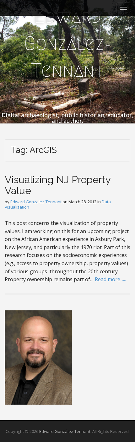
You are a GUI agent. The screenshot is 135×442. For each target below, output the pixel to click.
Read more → (111, 279)
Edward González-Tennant (67, 43)
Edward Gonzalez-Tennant (36, 202)
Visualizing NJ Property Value (58, 185)
